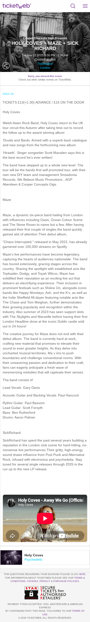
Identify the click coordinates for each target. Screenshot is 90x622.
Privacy (45, 581)
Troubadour (45, 63)
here (82, 574)
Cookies (32, 581)
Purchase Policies (66, 581)
